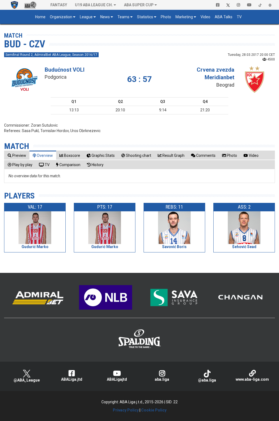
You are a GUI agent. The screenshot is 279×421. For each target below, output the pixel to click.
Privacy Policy (126, 410)
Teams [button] (123, 17)
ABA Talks (223, 17)
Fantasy (58, 5)
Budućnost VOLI (64, 69)
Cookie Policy (153, 410)
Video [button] (205, 17)
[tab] (16, 155)
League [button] (86, 17)
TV (239, 17)
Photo (166, 17)
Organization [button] (61, 17)
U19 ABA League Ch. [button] (94, 5)
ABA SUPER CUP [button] (139, 5)
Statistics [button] (145, 17)
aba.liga (162, 379)
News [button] (105, 17)
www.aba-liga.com (252, 379)
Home (40, 17)
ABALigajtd (117, 379)
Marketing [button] (184, 17)
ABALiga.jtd (71, 379)
